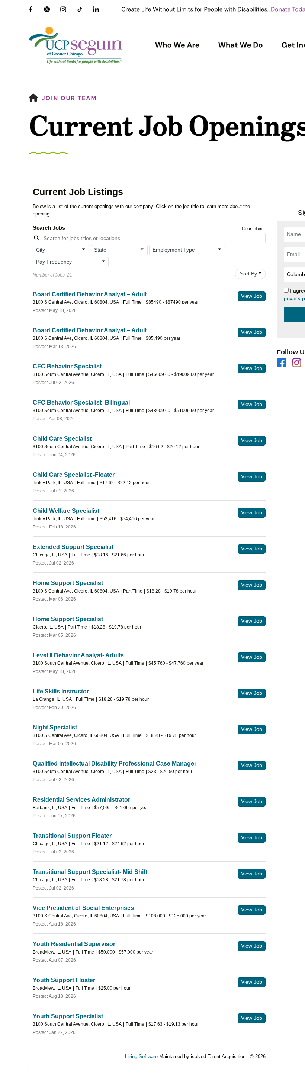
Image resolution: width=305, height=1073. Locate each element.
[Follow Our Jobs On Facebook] (281, 362)
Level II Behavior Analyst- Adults (78, 655)
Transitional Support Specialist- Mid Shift (90, 872)
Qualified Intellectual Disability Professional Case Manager (114, 763)
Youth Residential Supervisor (74, 944)
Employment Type (173, 250)
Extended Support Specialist (73, 547)
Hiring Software (141, 1056)
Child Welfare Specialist (66, 511)
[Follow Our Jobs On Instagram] (296, 362)
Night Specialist (55, 727)
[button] (61, 250)
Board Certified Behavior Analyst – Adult (90, 294)
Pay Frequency (54, 262)
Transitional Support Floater (72, 836)
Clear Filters (253, 228)
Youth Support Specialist (68, 1016)
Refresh (287, 1056)
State (100, 250)
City (40, 250)
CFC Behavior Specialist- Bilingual (81, 402)
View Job (251, 296)
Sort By (248, 274)
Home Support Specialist (68, 583)
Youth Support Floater (64, 980)
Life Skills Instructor (61, 691)
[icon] (84, 249)
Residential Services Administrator (81, 799)
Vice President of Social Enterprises (83, 908)
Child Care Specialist (62, 438)
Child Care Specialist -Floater (74, 475)
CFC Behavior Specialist (67, 366)
